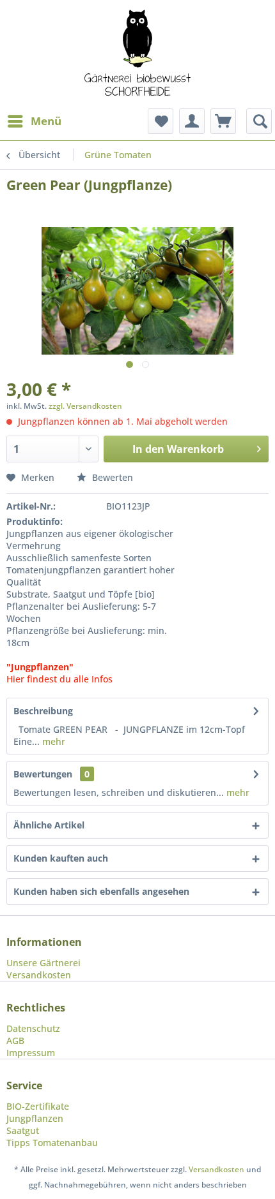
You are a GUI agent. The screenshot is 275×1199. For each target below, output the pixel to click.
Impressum (30, 1053)
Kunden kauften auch (60, 858)
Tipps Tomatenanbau (52, 1142)
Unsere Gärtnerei (43, 963)
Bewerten (111, 477)
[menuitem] (34, 121)
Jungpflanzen (34, 1118)
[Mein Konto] (192, 121)
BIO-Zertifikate (37, 1106)
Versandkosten (38, 975)
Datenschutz (33, 1028)
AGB (15, 1040)
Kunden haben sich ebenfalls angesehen (101, 891)
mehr (52, 741)
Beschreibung (43, 711)
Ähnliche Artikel (48, 825)
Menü (46, 121)
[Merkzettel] (160, 121)
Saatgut (22, 1130)
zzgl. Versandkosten (85, 406)
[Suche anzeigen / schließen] (259, 121)
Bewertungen (42, 774)
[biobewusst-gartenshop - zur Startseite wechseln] (137, 54)
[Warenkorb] (223, 121)
